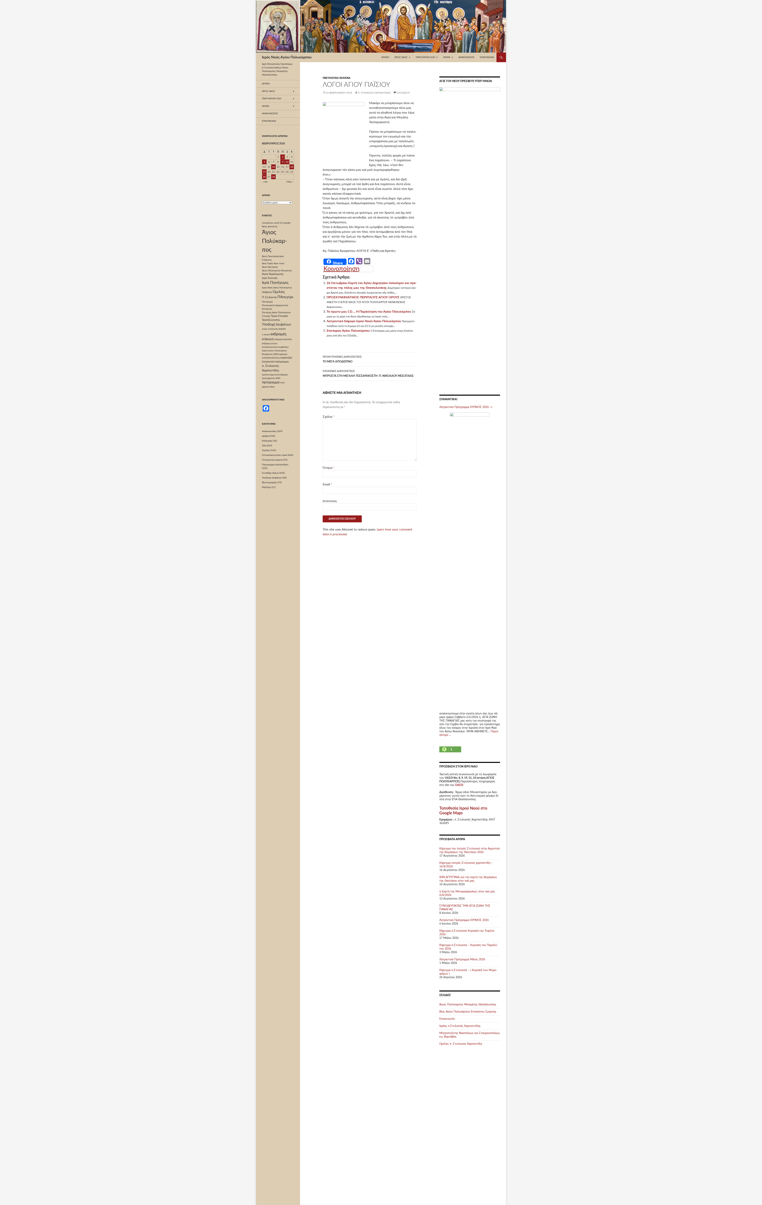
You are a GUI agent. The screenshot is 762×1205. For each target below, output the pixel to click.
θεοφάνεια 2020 (270, 354)
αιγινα (282, 329)
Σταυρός (266, 316)
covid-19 (278, 223)
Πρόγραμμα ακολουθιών (275, 464)
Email (327, 484)
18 (291, 167)
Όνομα (329, 467)
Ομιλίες (279, 292)
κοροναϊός (286, 357)
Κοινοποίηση (341, 269)
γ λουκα (266, 334)
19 (264, 172)
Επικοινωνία (487, 57)
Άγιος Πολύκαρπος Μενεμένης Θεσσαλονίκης (467, 1004)
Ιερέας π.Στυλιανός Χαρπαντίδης (460, 1026)
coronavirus (267, 223)
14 (273, 167)
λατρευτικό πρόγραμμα (275, 361)
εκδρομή (267, 339)
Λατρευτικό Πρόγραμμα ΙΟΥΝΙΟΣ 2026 (465, 407)
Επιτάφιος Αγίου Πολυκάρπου (348, 330)
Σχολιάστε (403, 93)
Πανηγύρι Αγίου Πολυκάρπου (276, 312)
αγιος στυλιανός (270, 329)
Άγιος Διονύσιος (269, 226)
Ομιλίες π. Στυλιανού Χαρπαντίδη (460, 1044)
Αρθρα (265, 436)
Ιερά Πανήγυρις (275, 283)
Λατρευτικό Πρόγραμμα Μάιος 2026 (462, 959)
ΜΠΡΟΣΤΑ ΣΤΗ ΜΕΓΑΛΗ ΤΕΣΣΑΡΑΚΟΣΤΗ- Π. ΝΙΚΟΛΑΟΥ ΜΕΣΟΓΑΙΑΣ (368, 373)
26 (264, 177)
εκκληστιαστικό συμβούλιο (275, 347)
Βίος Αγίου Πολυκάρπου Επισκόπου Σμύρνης (467, 1011)
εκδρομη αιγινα (269, 343)
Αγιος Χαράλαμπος (273, 274)
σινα (282, 383)
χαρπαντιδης (268, 387)
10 (287, 162)
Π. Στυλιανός (269, 297)
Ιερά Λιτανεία (269, 278)
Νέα (264, 445)
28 (273, 177)
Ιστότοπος (330, 501)
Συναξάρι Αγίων (270, 473)
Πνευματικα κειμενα (336, 78)
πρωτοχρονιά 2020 (271, 378)
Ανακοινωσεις (466, 57)
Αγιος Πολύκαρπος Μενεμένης (277, 271)
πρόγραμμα (271, 382)
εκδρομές (278, 334)
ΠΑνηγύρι (285, 297)
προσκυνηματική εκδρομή (275, 375)
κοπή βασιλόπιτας (271, 358)
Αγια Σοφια (267, 263)
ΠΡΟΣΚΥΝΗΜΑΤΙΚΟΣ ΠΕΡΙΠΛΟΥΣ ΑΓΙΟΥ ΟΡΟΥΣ (363, 297)
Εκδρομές (267, 441)
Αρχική (385, 57)
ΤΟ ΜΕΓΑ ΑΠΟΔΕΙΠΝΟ (342, 359)
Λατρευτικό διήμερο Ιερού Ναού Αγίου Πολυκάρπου (364, 321)
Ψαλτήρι (266, 487)
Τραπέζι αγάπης (271, 320)
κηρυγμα (283, 354)
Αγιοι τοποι (279, 263)
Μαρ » (290, 182)
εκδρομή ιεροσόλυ (283, 339)
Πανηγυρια (267, 302)
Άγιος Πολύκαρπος (274, 241)
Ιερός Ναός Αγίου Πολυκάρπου (287, 57)
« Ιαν (265, 182)
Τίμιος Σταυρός (279, 316)
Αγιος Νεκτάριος (270, 267)
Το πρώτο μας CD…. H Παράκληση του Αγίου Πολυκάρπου (369, 311)
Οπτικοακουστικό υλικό (274, 455)
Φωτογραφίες (269, 482)
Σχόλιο (329, 416)
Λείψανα (267, 292)
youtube (287, 223)
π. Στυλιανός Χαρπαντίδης (374, 93)
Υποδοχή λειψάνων (276, 324)
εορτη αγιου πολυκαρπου (274, 351)
